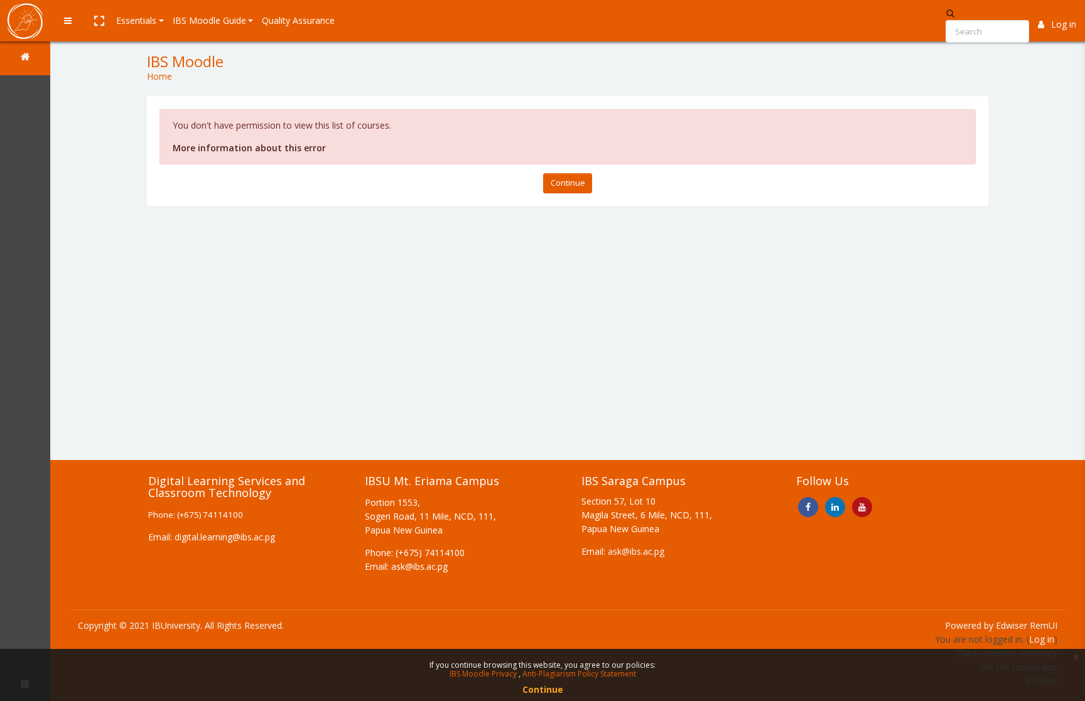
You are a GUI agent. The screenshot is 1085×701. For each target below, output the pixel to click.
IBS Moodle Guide (209, 20)
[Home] (25, 58)
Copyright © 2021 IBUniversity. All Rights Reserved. (181, 625)
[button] (98, 20)
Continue (568, 182)
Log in (1063, 24)
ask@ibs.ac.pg (636, 551)
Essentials (136, 20)
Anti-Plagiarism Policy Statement (579, 673)
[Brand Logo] (25, 20)
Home (159, 76)
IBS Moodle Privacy (484, 673)
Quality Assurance (298, 20)
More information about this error (249, 148)
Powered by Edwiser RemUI (1001, 625)
